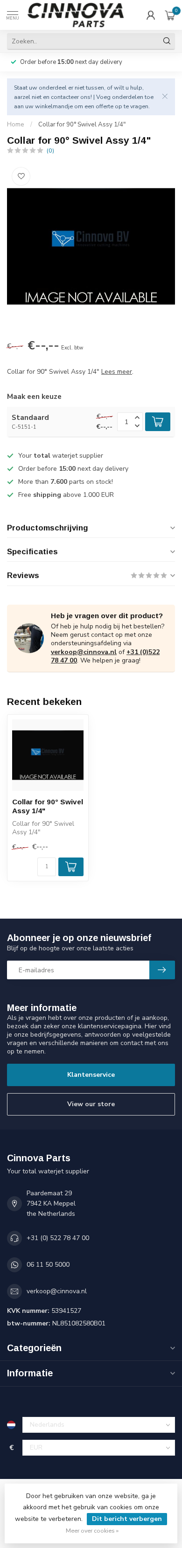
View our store (91, 1104)
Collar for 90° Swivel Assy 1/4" (82, 124)
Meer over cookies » (92, 1530)
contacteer (65, 97)
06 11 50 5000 (48, 1264)
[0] (170, 15)
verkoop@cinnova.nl (84, 652)
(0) (50, 150)
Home (15, 124)
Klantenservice (91, 1074)
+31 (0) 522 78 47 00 (58, 1238)
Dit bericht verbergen (127, 1518)
